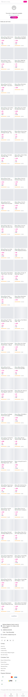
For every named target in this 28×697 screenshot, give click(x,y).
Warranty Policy (4, 666)
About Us (3, 646)
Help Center (3, 668)
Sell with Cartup (4, 654)
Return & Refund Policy (5, 660)
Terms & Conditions (5, 664)
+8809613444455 (7, 630)
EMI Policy (3, 670)
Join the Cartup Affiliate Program (7, 652)
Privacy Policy (3, 662)
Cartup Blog (3, 648)
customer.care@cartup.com (9, 634)
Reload (14, 17)
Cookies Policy (4, 650)
